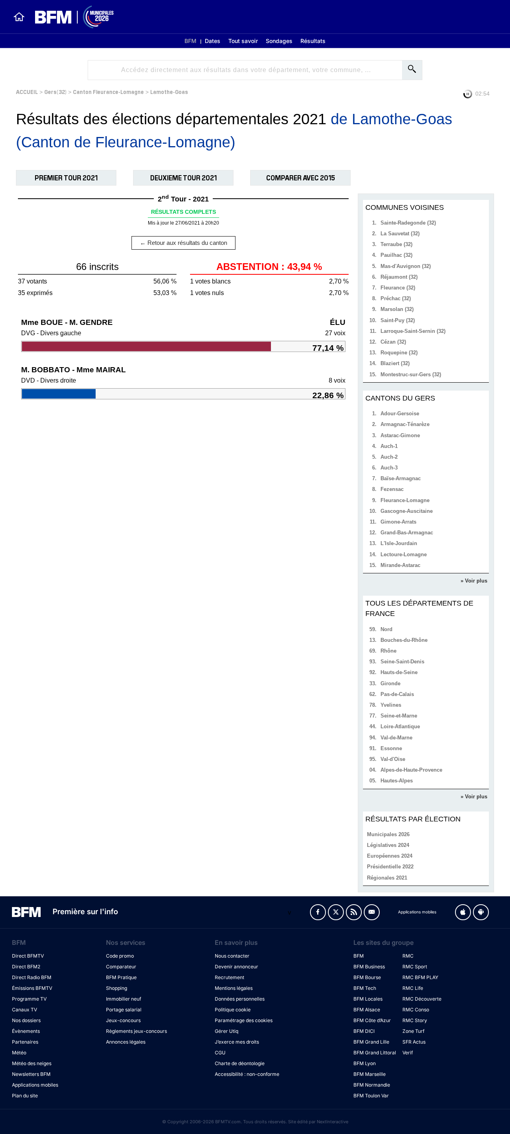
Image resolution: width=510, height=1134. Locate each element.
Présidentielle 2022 (390, 867)
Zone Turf (413, 1031)
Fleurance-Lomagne (405, 500)
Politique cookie (233, 1010)
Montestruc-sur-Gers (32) (411, 374)
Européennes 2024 (389, 856)
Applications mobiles (35, 1085)
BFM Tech (364, 988)
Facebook (318, 912)
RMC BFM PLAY (420, 977)
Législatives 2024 (388, 845)
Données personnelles (240, 999)
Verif (407, 1053)
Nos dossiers (26, 1020)
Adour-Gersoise (400, 413)
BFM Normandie (371, 1085)
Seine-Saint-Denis (402, 662)
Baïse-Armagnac (401, 478)
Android (481, 912)
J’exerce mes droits (237, 1042)
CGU (220, 1053)
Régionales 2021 (387, 878)
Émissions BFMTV (32, 988)
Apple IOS (463, 912)
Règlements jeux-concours (136, 1031)
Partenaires (25, 1042)
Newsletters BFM (31, 1074)
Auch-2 (389, 457)
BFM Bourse (367, 977)
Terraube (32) (396, 244)
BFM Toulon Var (371, 1096)
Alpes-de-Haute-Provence (411, 770)
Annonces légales (125, 1042)
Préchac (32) (396, 298)
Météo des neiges (31, 1063)
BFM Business (369, 967)
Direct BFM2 (26, 967)
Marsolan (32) (397, 309)
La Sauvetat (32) (400, 234)
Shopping (116, 988)
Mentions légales (234, 988)
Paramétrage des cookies (244, 1020)
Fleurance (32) (398, 288)
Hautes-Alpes (397, 781)
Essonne (391, 748)
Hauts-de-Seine (399, 672)
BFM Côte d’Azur (372, 1020)
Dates (212, 40)
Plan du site (25, 1096)
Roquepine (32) (399, 353)
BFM (190, 40)
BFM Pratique (121, 977)
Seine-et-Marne (399, 716)
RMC (408, 956)
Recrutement (229, 977)
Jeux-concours (123, 1020)
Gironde (390, 683)
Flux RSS (354, 912)
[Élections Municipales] (70, 17)
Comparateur (121, 967)
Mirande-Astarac (400, 565)
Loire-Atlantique (400, 726)
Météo (19, 1053)
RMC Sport (414, 967)
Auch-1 (389, 446)
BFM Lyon (364, 1063)
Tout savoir (243, 40)
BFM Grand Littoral (374, 1053)
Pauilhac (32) (396, 255)
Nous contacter (232, 956)
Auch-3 (389, 468)
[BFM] (19, 16)
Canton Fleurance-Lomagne (108, 91)
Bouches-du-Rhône (404, 640)
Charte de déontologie (240, 1063)
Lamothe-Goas (169, 91)
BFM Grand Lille (371, 1042)
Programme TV (29, 999)
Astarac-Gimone (400, 435)
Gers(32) (55, 91)
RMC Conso (415, 1010)
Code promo (120, 956)
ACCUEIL (27, 91)
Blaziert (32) (395, 363)
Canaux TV (24, 1010)
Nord (386, 629)
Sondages (279, 40)
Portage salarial (123, 1010)
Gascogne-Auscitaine (407, 511)
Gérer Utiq (226, 1031)
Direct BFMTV (28, 956)
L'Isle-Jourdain (399, 543)
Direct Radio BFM (31, 977)
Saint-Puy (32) (398, 320)
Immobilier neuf (123, 999)
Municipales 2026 (388, 834)
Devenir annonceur (236, 967)
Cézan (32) (393, 342)
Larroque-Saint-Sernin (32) (413, 331)
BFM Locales (367, 999)
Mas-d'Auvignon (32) (406, 266)
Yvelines (391, 705)
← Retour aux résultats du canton (183, 242)
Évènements (26, 1031)
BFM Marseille (369, 1074)
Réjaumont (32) (399, 277)
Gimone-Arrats (398, 522)
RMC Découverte (421, 999)
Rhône (388, 651)
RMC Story (414, 1020)
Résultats (313, 40)
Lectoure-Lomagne (404, 554)
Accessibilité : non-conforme (247, 1074)
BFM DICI (364, 1031)
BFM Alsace (366, 1010)
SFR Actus (414, 1042)
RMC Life (412, 988)
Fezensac (392, 489)
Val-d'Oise (393, 759)
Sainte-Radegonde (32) (408, 223)
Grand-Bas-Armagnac (407, 533)
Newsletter (372, 912)
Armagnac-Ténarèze (405, 424)
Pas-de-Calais (397, 694)
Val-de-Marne (396, 738)
